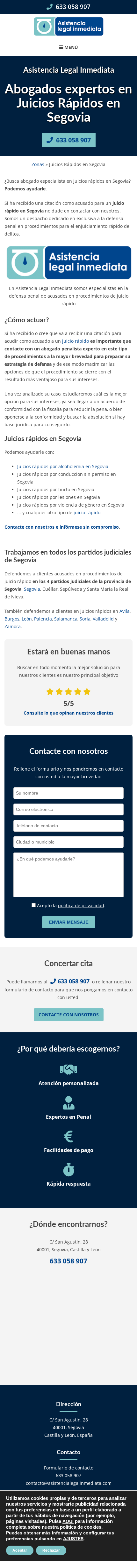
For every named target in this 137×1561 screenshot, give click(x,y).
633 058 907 (72, 7)
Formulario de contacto (68, 1468)
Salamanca (65, 619)
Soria (85, 619)
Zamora (12, 626)
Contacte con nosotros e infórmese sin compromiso (61, 527)
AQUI (68, 1521)
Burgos (11, 619)
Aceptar (19, 1550)
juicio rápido (75, 341)
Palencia (43, 619)
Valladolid (103, 619)
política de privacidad (81, 905)
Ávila (124, 611)
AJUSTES (73, 1538)
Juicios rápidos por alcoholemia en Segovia (62, 466)
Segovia (32, 589)
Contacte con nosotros (69, 1015)
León (27, 619)
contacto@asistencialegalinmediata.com (69, 1483)
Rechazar (51, 1550)
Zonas (38, 164)
